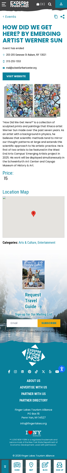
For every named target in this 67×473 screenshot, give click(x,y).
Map (31, 470)
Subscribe (48, 323)
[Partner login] (61, 4)
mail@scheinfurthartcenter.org (21, 67)
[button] (33, 214)
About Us (33, 381)
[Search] (49, 4)
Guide (17, 470)
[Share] (62, 17)
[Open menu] (4, 4)
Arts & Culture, (28, 242)
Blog (45, 470)
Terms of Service (49, 331)
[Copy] (56, 17)
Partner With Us (33, 394)
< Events (9, 16)
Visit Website (16, 76)
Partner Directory (34, 400)
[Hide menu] (5, 466)
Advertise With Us (33, 387)
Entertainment (46, 242)
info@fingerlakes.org (33, 423)
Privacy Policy (34, 331)
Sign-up (59, 470)
